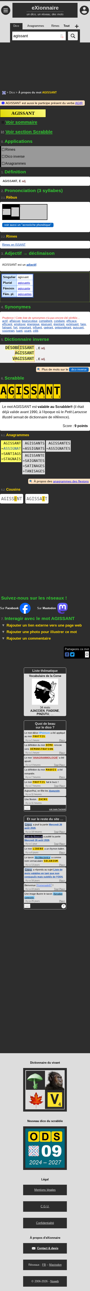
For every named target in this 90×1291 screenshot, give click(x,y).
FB (44, 1264)
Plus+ (62, 740)
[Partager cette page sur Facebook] (67, 654)
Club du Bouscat (33, 836)
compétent (45, 321)
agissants (24, 282)
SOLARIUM (51, 861)
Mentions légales (45, 1189)
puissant (78, 327)
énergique (33, 324)
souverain (8, 330)
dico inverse (79, 369)
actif (5, 321)
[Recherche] (73, 36)
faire (83, 324)
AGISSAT (36, 498)
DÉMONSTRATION (41, 749)
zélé (35, 330)
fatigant (7, 327)
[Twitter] (72, 655)
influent (37, 327)
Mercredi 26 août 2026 (36, 840)
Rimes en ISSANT (14, 244)
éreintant (59, 324)
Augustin (54, 790)
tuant (19, 330)
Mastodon (55, 1264)
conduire (59, 321)
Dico (12, 92)
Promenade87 (44, 885)
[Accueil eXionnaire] (4, 92)
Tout (56, 765)
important (25, 327)
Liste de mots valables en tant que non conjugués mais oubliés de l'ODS (43, 873)
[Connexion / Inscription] (84, 10)
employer (19, 324)
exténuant (72, 324)
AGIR (79, 103)
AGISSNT (11, 498)
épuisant (46, 324)
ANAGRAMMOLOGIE (45, 757)
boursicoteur (29, 321)
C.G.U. (45, 1206)
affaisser (14, 321)
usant (27, 330)
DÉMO (49, 745)
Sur (9, 608)
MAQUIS (51, 769)
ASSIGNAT (12, 448)
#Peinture (44, 733)
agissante (24, 288)
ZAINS (43, 799)
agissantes (25, 294)
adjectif (31, 264)
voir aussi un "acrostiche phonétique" (27, 224)
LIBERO (38, 848)
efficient (7, 324)
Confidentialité (45, 1223)
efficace (71, 321)
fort (15, 327)
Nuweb (54, 1281)
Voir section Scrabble (29, 131)
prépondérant (63, 327)
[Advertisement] (45, 64)
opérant (48, 327)
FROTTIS (39, 736)
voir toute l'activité (57, 809)
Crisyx (28, 824)
